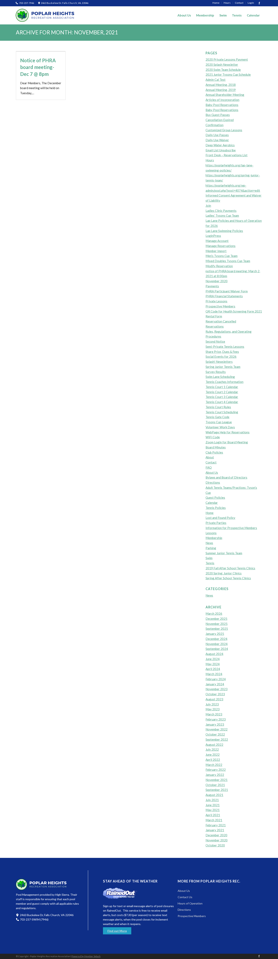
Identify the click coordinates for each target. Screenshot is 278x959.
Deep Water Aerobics (220, 145)
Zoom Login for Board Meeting (227, 442)
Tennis (210, 563)
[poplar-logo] (45, 15)
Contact (211, 462)
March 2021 (214, 820)
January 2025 (215, 633)
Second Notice (215, 341)
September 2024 (217, 649)
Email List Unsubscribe (221, 150)
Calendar (212, 502)
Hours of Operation (190, 903)
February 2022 (216, 769)
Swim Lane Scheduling (220, 376)
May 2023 (213, 709)
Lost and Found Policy (220, 517)
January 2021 (215, 830)
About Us (212, 472)
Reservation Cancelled (221, 321)
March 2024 (214, 674)
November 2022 (217, 729)
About (210, 457)
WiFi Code (213, 437)
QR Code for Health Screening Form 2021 (234, 311)
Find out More (117, 931)
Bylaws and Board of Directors (226, 477)
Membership (214, 538)
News (209, 543)
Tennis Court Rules (218, 407)
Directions (213, 482)
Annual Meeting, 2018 (221, 84)
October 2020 (215, 845)
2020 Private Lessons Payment (227, 59)
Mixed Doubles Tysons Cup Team (228, 261)
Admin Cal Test (215, 79)
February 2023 (216, 719)
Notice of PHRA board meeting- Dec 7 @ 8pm (38, 67)
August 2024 (214, 654)
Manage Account (217, 241)
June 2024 (213, 659)
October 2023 (215, 694)
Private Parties (216, 523)
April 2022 (213, 759)
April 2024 (213, 669)
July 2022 (212, 749)
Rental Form (214, 316)
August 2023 (214, 699)
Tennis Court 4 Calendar (222, 402)
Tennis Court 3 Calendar (222, 397)
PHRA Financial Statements (224, 296)
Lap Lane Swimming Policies (224, 231)
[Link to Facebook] (259, 3)
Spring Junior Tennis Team (223, 367)
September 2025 (217, 628)
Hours (210, 160)
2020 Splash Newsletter (222, 64)
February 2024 (216, 679)
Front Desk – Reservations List (226, 155)
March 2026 (214, 613)
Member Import (216, 251)
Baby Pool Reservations (222, 105)
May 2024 (213, 664)
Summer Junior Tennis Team (224, 553)
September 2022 (217, 739)
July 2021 (212, 800)
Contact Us (185, 897)
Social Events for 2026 (221, 356)
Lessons (211, 533)
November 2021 (217, 780)
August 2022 (214, 744)
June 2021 (213, 805)
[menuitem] (216, 3)
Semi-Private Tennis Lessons (225, 346)
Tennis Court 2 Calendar (222, 392)
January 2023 (215, 724)
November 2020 (217, 281)
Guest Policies (215, 497)
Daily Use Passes (217, 135)
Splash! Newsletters (219, 361)
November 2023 (217, 689)
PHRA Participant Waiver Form (227, 291)
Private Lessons (216, 301)
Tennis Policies (216, 508)
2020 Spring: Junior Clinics (224, 573)
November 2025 (217, 623)
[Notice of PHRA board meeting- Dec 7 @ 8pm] (40, 51)
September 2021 (217, 790)
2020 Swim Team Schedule (223, 69)
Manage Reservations (220, 246)
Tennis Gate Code (217, 417)
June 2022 (213, 754)
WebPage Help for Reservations (228, 432)
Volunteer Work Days (220, 427)
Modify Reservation (219, 266)
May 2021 (213, 810)
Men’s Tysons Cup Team (222, 256)
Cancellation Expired (220, 120)
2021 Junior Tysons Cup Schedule (228, 74)
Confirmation (214, 125)
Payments (212, 286)
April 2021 (213, 815)
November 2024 (217, 644)
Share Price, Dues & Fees (222, 351)
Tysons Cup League (219, 422)
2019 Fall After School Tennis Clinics (230, 568)
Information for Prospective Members (231, 528)
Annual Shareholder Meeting (225, 94)
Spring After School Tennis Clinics (228, 578)
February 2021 (216, 825)
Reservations (215, 326)
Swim (209, 558)
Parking (211, 548)
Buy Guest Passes (218, 115)
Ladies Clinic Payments (221, 210)
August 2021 (214, 795)
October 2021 (215, 785)
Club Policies (214, 452)
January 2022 (215, 774)
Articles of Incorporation (222, 100)
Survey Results (216, 372)
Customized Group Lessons (224, 130)
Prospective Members (220, 306)
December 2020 (216, 835)
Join (208, 205)
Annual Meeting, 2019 (221, 90)
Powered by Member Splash (86, 956)
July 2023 (212, 704)
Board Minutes (216, 447)
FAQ (209, 467)
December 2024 (216, 639)
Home (209, 513)
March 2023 (214, 714)
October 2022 (215, 734)
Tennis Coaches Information (224, 382)
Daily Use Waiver (217, 140)
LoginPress (213, 235)
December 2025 (216, 618)
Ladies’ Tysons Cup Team (222, 215)
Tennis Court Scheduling (222, 412)
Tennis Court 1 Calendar (222, 387)
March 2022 (214, 765)
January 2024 (215, 684)
